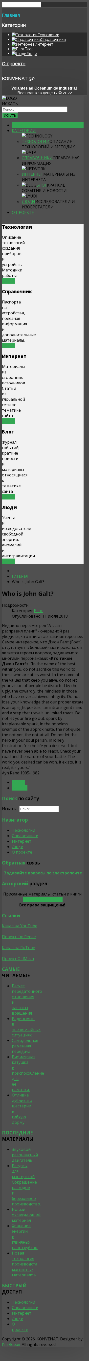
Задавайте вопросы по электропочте (43, 873)
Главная (11, 15)
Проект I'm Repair (19, 936)
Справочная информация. (51, 160)
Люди (28, 201)
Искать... (11, 103)
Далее (8, 281)
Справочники (37, 158)
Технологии (35, 141)
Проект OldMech (18, 958)
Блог (41, 185)
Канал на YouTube (19, 926)
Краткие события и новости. (44, 187)
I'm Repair (11, 1344)
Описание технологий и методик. (49, 144)
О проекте (13, 63)
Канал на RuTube (18, 947)
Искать (10, 115)
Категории (14, 25)
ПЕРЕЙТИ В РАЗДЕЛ (43, 899)
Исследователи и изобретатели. (48, 204)
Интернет (32, 174)
